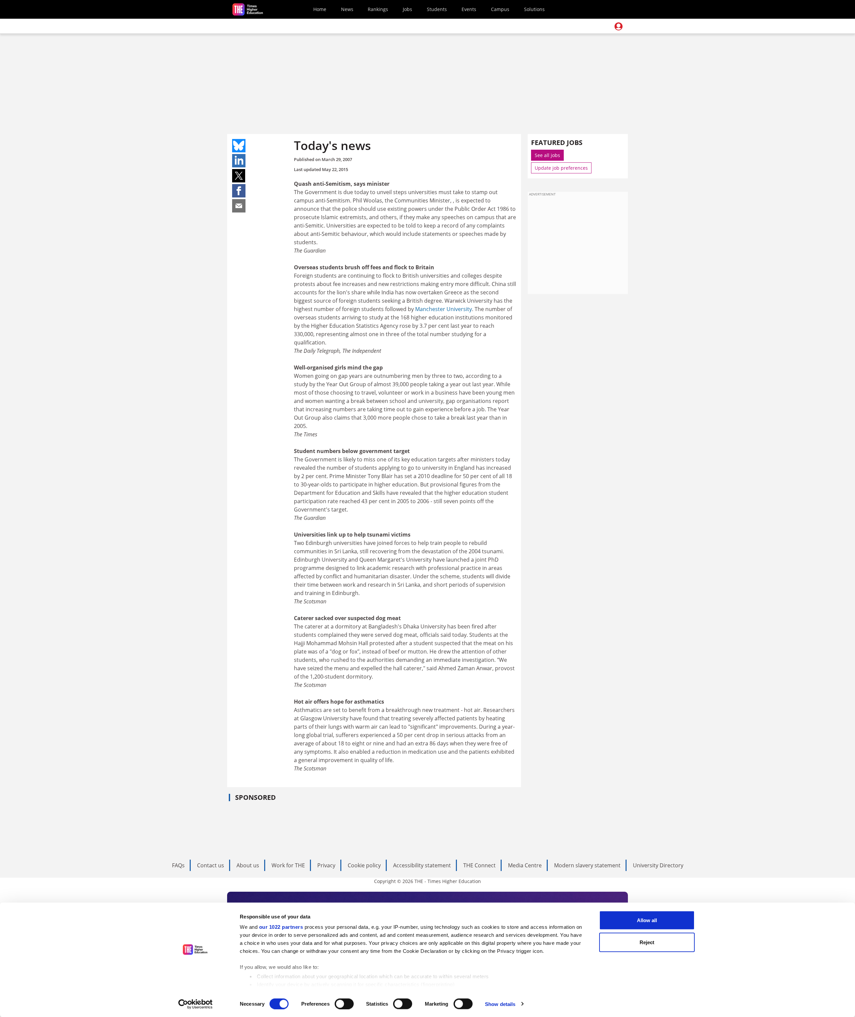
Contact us (210, 865)
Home (319, 9)
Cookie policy (364, 865)
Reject (647, 942)
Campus (500, 9)
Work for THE (288, 865)
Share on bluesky (238, 145)
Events (469, 9)
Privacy (326, 865)
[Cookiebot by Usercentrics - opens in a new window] (195, 1004)
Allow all (647, 920)
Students (437, 9)
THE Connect (479, 865)
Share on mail (238, 205)
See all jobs (547, 155)
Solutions (534, 9)
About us (247, 865)
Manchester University (443, 309)
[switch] (344, 1003)
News (347, 9)
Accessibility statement (422, 865)
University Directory (658, 865)
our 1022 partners (281, 927)
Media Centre (525, 865)
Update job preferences (561, 168)
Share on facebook (238, 190)
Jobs (407, 9)
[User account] (618, 26)
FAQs (178, 865)
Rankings (378, 9)
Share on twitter (238, 175)
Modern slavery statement (587, 865)
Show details (500, 1004)
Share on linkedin (238, 160)
